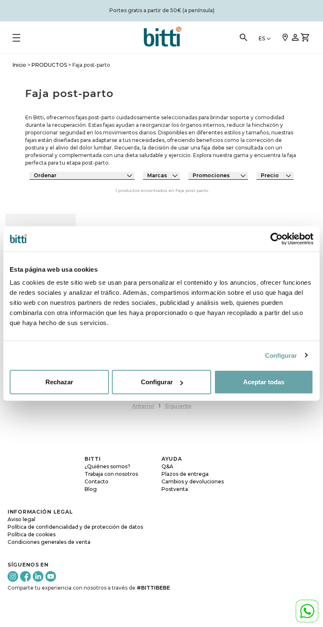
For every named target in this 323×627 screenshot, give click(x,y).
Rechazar (59, 382)
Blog (91, 489)
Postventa (175, 489)
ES (262, 38)
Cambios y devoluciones (193, 481)
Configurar (281, 355)
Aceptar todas (263, 382)
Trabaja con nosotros (111, 474)
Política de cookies (32, 534)
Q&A (167, 466)
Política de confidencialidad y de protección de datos (75, 527)
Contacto (97, 481)
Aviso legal (21, 519)
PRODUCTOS (49, 65)
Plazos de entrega (185, 474)
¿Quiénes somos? (107, 466)
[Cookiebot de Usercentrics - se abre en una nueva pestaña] (276, 238)
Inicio (19, 65)
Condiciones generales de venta (49, 542)
